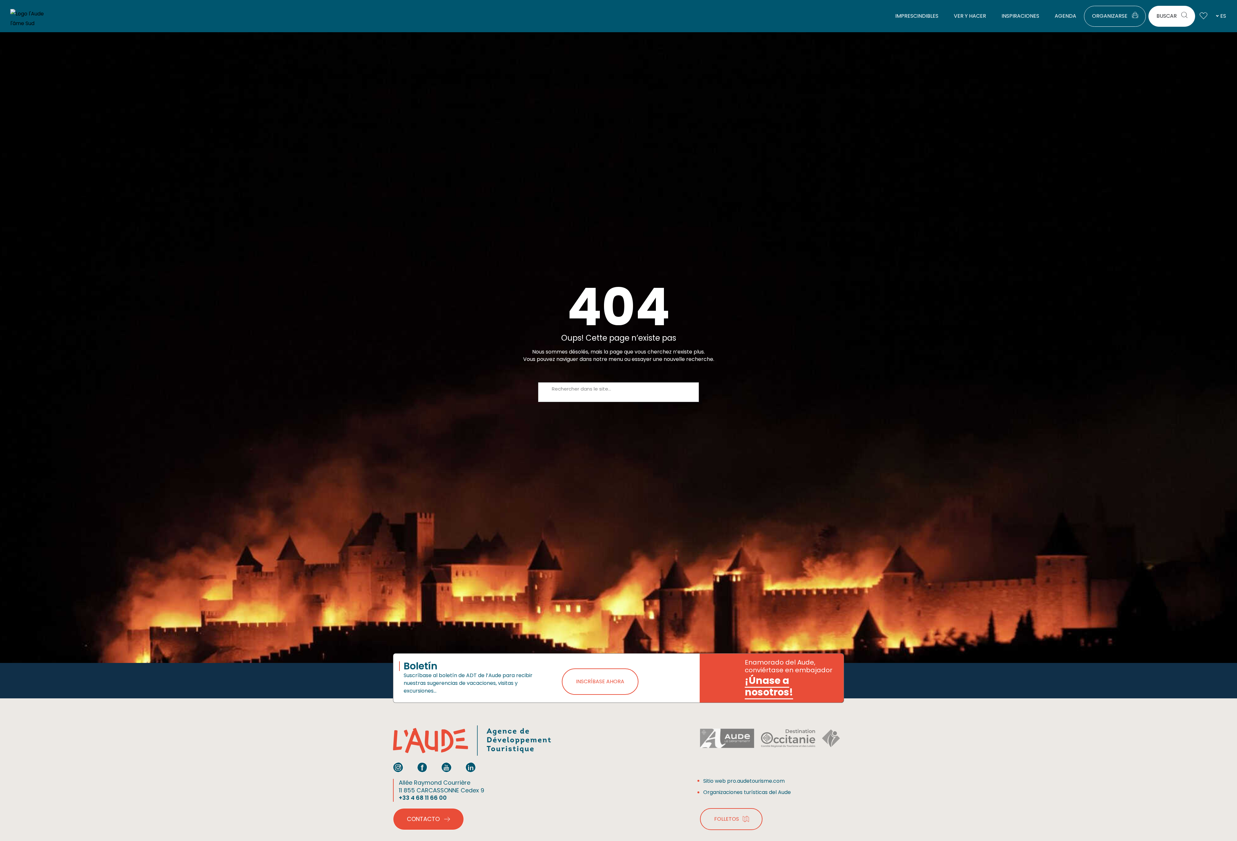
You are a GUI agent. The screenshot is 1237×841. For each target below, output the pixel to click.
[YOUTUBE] (446, 767)
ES (1223, 16)
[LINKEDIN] (470, 767)
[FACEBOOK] (422, 767)
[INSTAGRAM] (398, 767)
